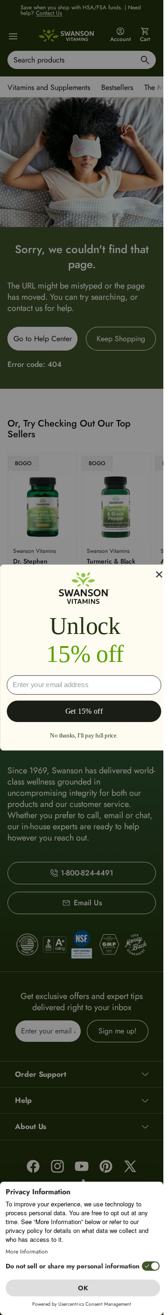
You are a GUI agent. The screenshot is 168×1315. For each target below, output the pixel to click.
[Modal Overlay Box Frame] (84, 658)
